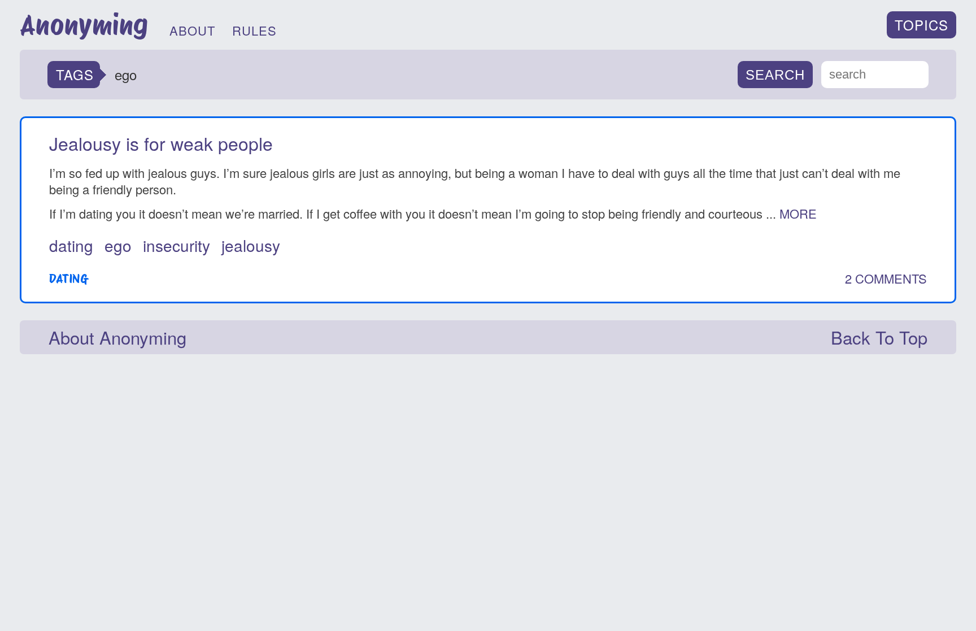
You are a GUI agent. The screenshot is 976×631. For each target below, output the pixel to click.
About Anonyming (117, 337)
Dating (68, 278)
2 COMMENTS (886, 278)
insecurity (176, 245)
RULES (254, 30)
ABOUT (192, 30)
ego (118, 245)
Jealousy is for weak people (161, 143)
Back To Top (879, 337)
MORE (798, 213)
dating (71, 245)
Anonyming (84, 24)
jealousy (250, 245)
